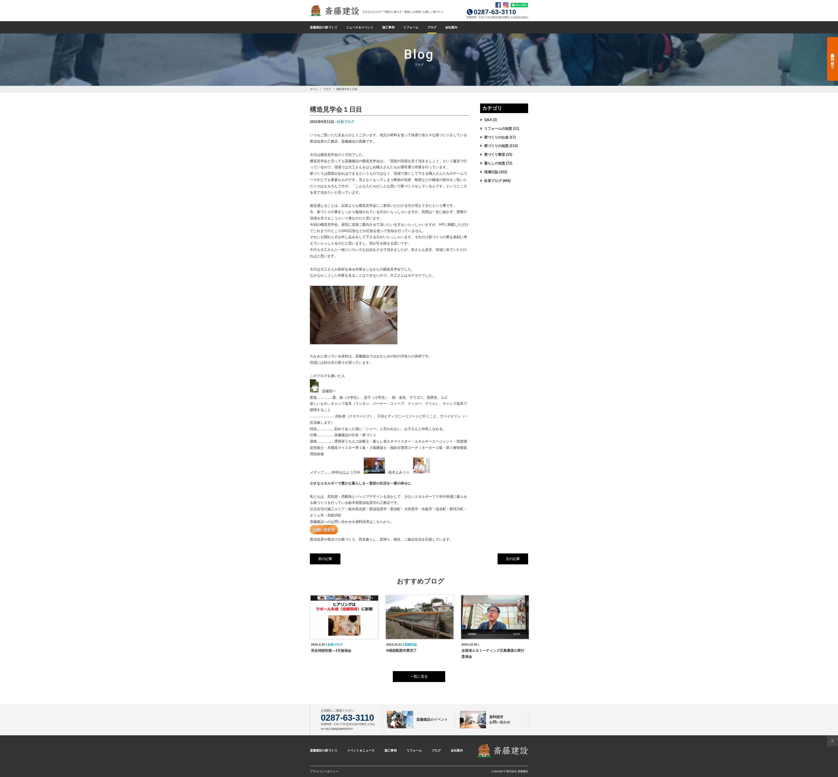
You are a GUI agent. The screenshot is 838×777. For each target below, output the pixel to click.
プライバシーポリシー (324, 771)
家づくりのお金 (496, 137)
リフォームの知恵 (498, 128)
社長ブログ (345, 122)
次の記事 (513, 559)
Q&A (488, 120)
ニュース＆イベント (360, 27)
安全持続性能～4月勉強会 (331, 650)
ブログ (431, 27)
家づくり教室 (494, 154)
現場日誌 (491, 172)
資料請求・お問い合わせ (833, 59)
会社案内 (451, 27)
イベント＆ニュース (361, 750)
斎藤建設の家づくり (323, 27)
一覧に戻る (419, 676)
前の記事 (325, 559)
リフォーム (411, 27)
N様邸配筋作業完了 (401, 650)
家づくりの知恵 (496, 146)
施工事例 (388, 27)
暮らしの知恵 (494, 163)
